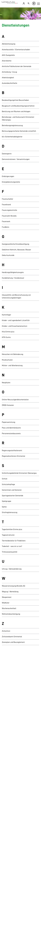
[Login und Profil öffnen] (23, 3)
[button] (38, 3)
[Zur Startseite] (10, 2)
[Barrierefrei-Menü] (34, 3)
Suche (28, 3)
